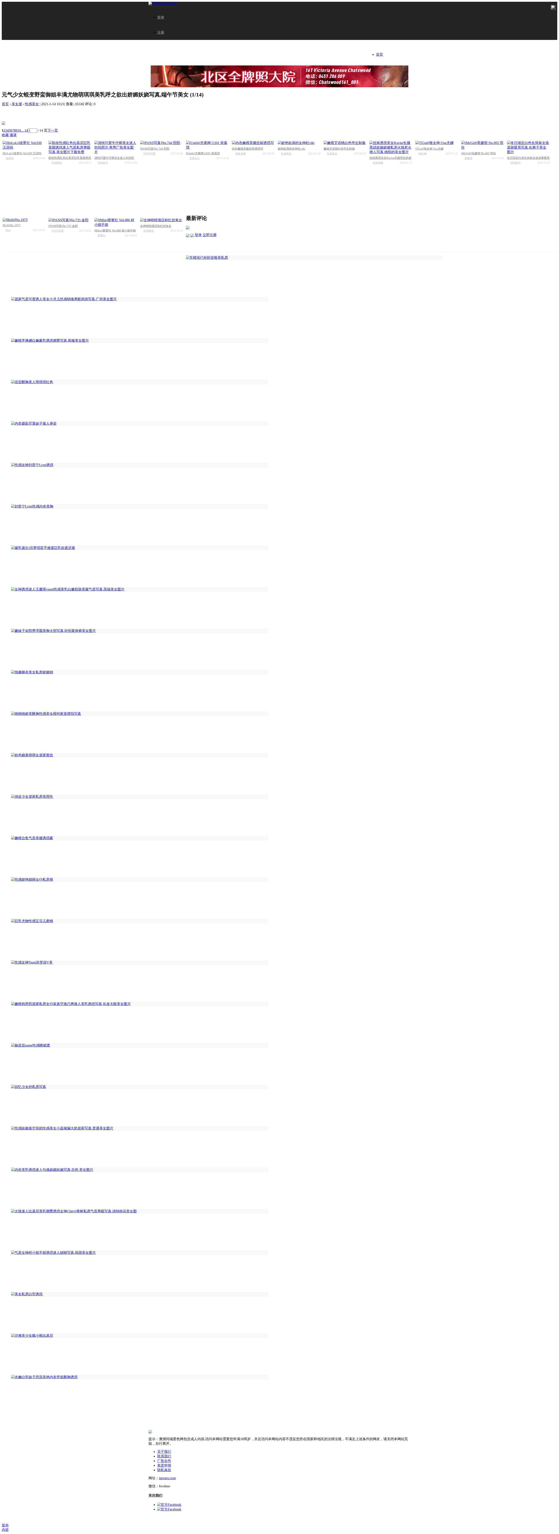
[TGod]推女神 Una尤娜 (429, 148)
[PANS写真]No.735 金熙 (63, 226)
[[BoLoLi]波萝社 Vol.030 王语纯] (24, 145)
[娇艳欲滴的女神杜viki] (299, 143)
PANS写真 (149, 153)
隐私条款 (164, 1470)
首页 (379, 54)
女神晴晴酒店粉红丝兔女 (155, 226)
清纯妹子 (103, 162)
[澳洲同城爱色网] (162, 4)
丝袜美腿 (240, 153)
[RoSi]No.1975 (12, 225)
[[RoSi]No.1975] (24, 220)
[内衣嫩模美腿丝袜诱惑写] (253, 143)
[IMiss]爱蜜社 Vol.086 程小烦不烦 (115, 230)
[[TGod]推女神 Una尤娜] (436, 143)
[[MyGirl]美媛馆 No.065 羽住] (482, 145)
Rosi (8, 230)
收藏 (5, 135)
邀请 (13, 135)
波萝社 (10, 158)
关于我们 (164, 1451)
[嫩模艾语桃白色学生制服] (345, 143)
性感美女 (32, 104)
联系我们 (164, 1456)
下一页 (52, 130)
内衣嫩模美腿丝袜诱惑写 (247, 148)
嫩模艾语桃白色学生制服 (339, 148)
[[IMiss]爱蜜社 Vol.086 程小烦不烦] (115, 222)
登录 (160, 17)
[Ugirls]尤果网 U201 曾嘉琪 (203, 153)
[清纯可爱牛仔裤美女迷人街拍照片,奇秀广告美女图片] (115, 147)
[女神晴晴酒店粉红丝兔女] (161, 220)
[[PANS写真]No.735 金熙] (69, 220)
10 (19, 130)
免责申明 (164, 1465)
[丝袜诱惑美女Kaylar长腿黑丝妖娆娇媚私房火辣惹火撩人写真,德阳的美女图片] (390, 147)
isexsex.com (167, 1478)
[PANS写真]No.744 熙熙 (154, 148)
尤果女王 (194, 158)
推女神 (422, 153)
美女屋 (17, 104)
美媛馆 (468, 158)
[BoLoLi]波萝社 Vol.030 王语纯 (22, 153)
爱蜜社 (101, 235)
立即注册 (210, 235)
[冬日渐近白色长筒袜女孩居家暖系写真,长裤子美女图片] (528, 147)
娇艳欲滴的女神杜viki (291, 148)
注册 (160, 32)
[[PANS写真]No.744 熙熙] (161, 143)
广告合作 (164, 1461)
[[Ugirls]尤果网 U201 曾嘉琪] (207, 145)
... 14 (24, 130)
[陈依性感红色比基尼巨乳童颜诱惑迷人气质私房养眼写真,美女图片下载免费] (69, 147)
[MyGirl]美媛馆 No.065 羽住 (478, 153)
